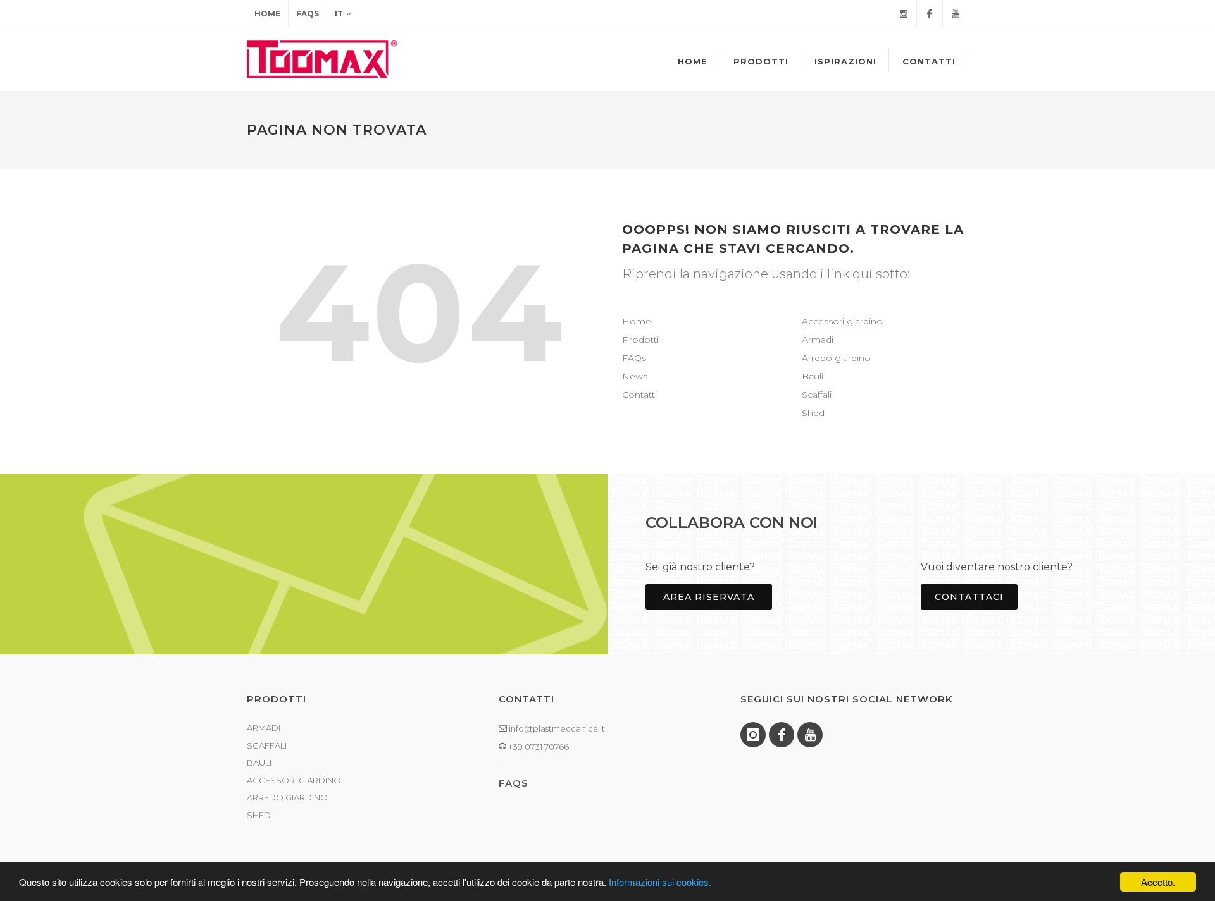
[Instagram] (903, 14)
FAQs (307, 13)
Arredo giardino (836, 358)
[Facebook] (929, 14)
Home (267, 13)
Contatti (639, 394)
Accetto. (1158, 881)
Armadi (817, 339)
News (634, 376)
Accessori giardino (842, 321)
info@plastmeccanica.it (556, 728)
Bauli (812, 376)
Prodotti (640, 339)
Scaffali (817, 394)
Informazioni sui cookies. (660, 881)
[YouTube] (955, 14)
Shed (813, 413)
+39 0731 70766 (537, 747)
